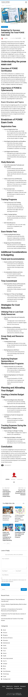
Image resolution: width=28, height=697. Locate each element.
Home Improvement (8, 658)
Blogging (5, 635)
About (4, 630)
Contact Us (16, 686)
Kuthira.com (18, 693)
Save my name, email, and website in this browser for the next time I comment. (13, 580)
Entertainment (6, 643)
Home (3, 686)
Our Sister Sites (18, 688)
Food (4, 650)
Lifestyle (5, 663)
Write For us (10, 686)
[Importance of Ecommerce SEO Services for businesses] (8, 510)
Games (4, 653)
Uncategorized (6, 679)
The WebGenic (19, 694)
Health (4, 655)
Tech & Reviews (6, 671)
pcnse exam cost (8, 465)
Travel (4, 676)
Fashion (5, 648)
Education (5, 640)
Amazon (5, 632)
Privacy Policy (9, 688)
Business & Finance (8, 637)
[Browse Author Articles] (14, 474)
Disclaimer (23, 686)
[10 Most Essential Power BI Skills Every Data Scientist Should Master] (20, 510)
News (4, 668)
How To (5, 661)
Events (4, 645)
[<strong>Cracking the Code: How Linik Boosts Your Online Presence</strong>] (20, 527)
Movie (4, 666)
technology (4, 26)
